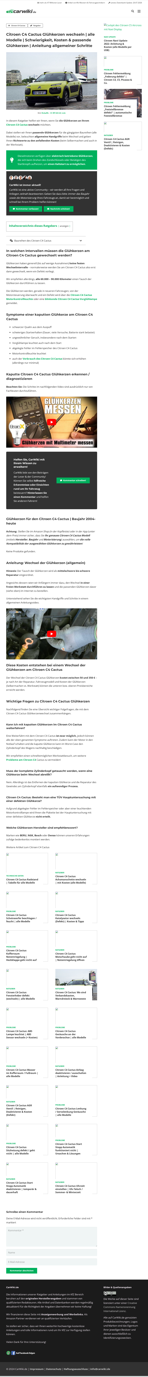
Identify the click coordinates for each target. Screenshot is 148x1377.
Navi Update (110, 37)
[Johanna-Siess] (29, 178)
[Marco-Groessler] (25, 178)
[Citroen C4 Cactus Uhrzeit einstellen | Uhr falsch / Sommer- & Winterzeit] (76, 1164)
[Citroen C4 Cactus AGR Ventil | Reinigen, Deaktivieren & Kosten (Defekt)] (27, 1087)
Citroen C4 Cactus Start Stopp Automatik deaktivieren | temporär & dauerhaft (21, 1187)
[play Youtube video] (51, 422)
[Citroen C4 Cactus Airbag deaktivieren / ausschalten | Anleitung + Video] (76, 1048)
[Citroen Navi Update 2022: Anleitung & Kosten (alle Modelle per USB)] (123, 25)
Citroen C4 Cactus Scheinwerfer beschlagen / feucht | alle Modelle (21, 918)
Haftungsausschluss (76, 1369)
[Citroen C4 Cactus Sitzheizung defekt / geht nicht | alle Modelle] (27, 1126)
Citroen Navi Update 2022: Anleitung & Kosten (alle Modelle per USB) (118, 45)
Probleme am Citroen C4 (21, 759)
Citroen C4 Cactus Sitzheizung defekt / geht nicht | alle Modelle (20, 1150)
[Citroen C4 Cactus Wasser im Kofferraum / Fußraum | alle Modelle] (27, 1048)
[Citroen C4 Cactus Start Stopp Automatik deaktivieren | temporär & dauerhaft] (27, 1164)
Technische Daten (15, 876)
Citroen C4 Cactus (17, 124)
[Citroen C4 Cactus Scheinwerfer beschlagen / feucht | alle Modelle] (27, 893)
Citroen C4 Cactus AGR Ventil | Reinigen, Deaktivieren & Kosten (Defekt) (19, 1110)
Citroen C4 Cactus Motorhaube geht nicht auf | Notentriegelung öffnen (71, 957)
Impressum (37, 1369)
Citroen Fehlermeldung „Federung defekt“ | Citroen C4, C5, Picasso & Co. (118, 78)
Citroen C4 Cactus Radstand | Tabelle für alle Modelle (22, 881)
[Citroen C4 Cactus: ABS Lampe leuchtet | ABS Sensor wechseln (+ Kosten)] (27, 1009)
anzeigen (64, 225)
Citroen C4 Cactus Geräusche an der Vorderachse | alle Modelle (70, 1034)
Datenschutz (53, 1369)
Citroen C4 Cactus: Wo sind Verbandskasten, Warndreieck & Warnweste (70, 995)
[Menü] (139, 11)
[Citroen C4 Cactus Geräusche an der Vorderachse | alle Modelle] (76, 1009)
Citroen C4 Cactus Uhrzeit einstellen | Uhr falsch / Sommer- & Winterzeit (70, 1189)
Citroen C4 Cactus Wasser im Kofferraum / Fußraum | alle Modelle (22, 1073)
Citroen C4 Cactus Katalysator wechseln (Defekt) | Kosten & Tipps (69, 918)
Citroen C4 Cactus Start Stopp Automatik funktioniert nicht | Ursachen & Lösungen (68, 1148)
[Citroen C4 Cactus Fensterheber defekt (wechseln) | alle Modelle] (27, 971)
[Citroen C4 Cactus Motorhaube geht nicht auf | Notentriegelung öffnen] (76, 932)
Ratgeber (59, 872)
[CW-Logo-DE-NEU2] (21, 11)
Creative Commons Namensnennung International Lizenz (120, 1307)
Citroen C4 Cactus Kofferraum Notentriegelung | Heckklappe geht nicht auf (21, 955)
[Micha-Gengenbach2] (20, 178)
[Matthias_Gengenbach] (11, 178)
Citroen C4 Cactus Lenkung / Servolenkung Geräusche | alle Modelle (70, 1112)
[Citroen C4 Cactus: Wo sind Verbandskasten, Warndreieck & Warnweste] (76, 971)
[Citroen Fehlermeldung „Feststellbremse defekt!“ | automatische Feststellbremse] (123, 91)
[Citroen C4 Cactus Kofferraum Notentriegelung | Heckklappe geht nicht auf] (27, 932)
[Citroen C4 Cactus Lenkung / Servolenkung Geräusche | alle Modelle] (76, 1087)
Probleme (11, 911)
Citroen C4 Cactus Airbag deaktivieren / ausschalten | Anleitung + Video (70, 1073)
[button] (133, 11)
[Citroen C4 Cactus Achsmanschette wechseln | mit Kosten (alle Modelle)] (76, 855)
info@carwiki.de (100, 1369)
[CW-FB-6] (20, 1353)
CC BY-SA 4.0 (55, 113)
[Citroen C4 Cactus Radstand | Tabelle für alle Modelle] (27, 855)
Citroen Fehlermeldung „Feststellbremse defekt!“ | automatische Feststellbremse (118, 111)
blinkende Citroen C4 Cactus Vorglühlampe (71, 299)
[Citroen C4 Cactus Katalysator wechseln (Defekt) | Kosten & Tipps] (76, 893)
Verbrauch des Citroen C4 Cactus (42, 358)
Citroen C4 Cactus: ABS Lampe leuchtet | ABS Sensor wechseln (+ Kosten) (21, 1034)
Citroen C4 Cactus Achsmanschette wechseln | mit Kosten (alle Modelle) (70, 879)
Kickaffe (45, 113)
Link (63, 113)
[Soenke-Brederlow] (16, 178)
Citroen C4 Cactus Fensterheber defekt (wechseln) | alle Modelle (20, 995)
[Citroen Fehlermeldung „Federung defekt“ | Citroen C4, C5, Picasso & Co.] (123, 58)
